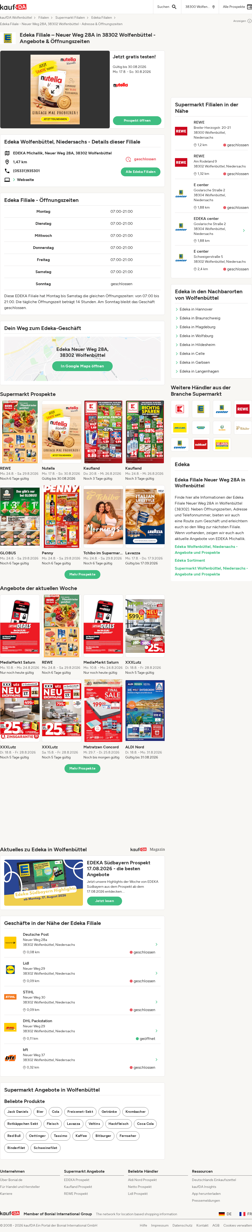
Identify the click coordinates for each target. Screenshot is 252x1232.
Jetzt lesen (104, 901)
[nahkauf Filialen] (201, 444)
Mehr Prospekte (82, 574)
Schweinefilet (46, 1148)
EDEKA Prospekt (76, 1180)
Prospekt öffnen (137, 120)
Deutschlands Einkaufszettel (214, 1180)
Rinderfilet (16, 1148)
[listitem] (20, 440)
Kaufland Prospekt (78, 1187)
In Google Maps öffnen (82, 366)
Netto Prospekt (140, 1187)
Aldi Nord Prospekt (142, 1180)
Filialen (43, 17)
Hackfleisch (119, 1124)
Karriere (6, 1194)
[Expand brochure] (55, 89)
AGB (216, 1225)
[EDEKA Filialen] (201, 409)
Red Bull (14, 1136)
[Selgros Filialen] (222, 444)
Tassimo (60, 1136)
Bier (40, 1112)
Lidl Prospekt (138, 1194)
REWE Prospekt (76, 1194)
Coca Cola (145, 1124)
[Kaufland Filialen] (180, 409)
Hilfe (143, 1225)
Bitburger (103, 1136)
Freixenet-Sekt (80, 1112)
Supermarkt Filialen (70, 17)
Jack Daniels (17, 1112)
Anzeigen (239, 21)
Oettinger (37, 1136)
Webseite (25, 179)
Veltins (94, 1124)
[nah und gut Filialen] (180, 428)
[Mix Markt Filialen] (201, 428)
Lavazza (73, 1124)
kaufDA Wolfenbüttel (16, 17)
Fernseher (128, 1136)
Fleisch (53, 1124)
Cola (55, 1112)
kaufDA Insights (204, 1187)
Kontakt (202, 1225)
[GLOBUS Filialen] (222, 428)
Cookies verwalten (237, 1225)
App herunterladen (206, 1194)
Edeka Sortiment (190, 560)
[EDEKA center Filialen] (180, 444)
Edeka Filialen (101, 17)
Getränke (109, 1112)
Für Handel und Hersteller (20, 1187)
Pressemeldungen (206, 1201)
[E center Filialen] (222, 409)
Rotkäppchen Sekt (22, 1124)
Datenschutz (182, 1225)
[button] (82, 89)
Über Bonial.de (11, 1180)
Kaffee (81, 1136)
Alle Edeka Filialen (141, 172)
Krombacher (136, 1112)
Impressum (160, 1225)
